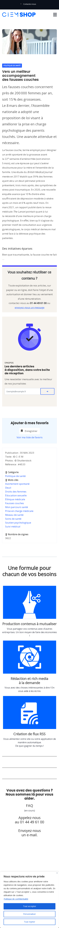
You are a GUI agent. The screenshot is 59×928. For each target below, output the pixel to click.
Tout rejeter (29, 921)
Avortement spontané (17, 483)
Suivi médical (12, 526)
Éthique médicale (15, 499)
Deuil (8, 487)
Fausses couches (14, 503)
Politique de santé (15, 476)
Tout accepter (29, 906)
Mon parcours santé (16, 507)
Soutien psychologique (18, 522)
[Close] (57, 873)
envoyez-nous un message (29, 307)
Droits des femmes (15, 491)
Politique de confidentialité (16, 899)
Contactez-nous (29, 4)
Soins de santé (13, 518)
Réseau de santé (14, 514)
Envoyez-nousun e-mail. (29, 832)
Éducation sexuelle (16, 495)
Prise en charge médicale (19, 511)
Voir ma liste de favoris (30, 437)
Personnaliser (29, 914)
